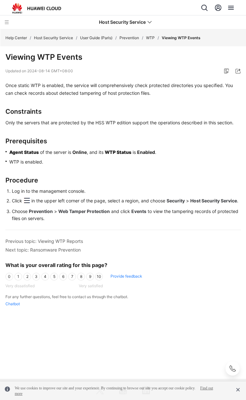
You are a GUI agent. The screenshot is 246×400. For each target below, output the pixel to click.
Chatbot (12, 303)
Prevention (129, 37)
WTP (150, 37)
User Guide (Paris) (96, 37)
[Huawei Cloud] (36, 8)
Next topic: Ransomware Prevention (43, 250)
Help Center (16, 37)
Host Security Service (53, 37)
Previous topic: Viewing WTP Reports (44, 241)
